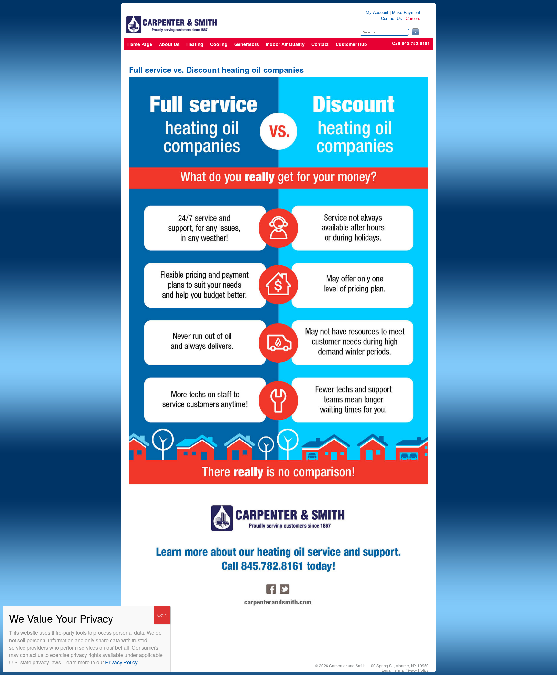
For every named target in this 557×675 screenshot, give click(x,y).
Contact (320, 44)
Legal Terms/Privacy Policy (405, 670)
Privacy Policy (121, 662)
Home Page (139, 44)
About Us (169, 44)
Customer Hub (351, 44)
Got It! (162, 615)
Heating (194, 44)
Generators (246, 44)
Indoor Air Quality (285, 44)
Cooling (219, 44)
